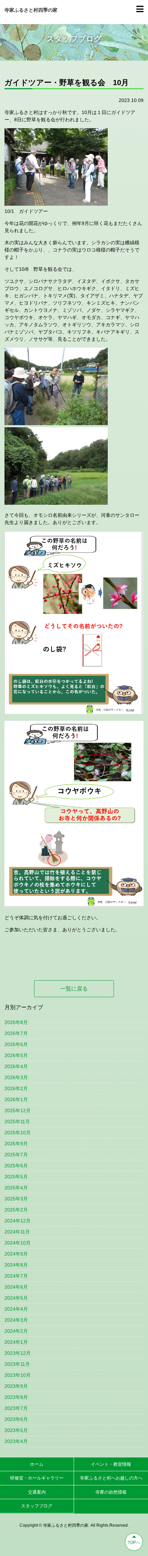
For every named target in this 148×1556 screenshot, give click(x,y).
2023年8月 (16, 1397)
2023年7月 (16, 1408)
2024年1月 (16, 1342)
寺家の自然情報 (111, 1492)
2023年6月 (16, 1419)
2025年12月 (17, 1110)
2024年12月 (17, 1221)
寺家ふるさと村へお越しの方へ (111, 1478)
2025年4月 (16, 1187)
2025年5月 (16, 1176)
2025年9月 (16, 1143)
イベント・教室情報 (111, 1464)
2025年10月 (17, 1132)
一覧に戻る (74, 989)
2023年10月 (17, 1375)
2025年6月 (16, 1165)
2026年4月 (16, 1066)
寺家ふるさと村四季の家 (30, 10)
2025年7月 (16, 1154)
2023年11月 (17, 1364)
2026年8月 (16, 1022)
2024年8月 (16, 1265)
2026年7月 (16, 1033)
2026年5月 (16, 1055)
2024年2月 (16, 1331)
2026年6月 (16, 1044)
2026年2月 (16, 1088)
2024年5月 (16, 1298)
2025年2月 (16, 1209)
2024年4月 (16, 1309)
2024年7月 (16, 1276)
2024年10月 (17, 1243)
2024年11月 (17, 1232)
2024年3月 (16, 1320)
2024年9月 (16, 1254)
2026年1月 (16, 1099)
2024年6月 (16, 1287)
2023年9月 (16, 1386)
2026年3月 (16, 1077)
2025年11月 (17, 1121)
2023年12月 (17, 1353)
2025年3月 (16, 1198)
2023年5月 (16, 1430)
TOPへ (134, 1542)
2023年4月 (16, 1441)
